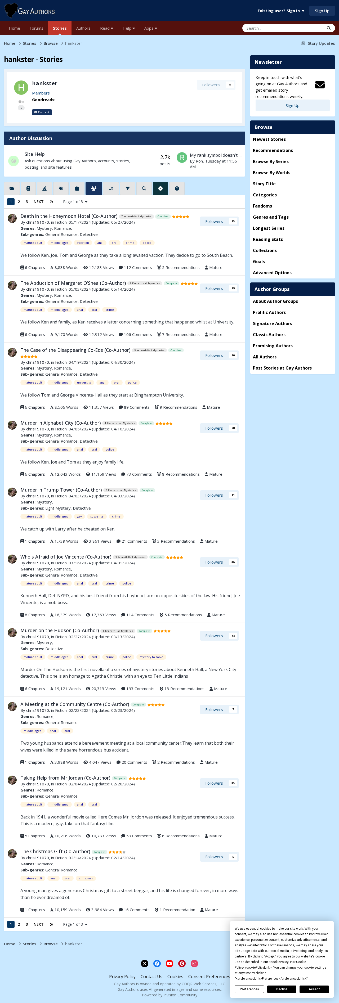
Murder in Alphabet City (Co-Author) (61, 423)
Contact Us (151, 976)
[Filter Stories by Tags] (61, 188)
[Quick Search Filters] (144, 188)
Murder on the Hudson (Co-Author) (60, 630)
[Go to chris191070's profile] (12, 218)
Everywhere (306, 28)
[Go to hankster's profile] (21, 87)
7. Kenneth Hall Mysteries (136, 216)
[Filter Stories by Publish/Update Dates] (77, 188)
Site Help (35, 154)
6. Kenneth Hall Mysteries (145, 283)
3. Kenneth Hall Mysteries (130, 557)
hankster (44, 83)
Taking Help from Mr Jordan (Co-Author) (66, 778)
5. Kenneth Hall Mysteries (149, 350)
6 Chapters (35, 267)
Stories (60, 28)
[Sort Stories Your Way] (111, 188)
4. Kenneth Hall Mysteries (120, 423)
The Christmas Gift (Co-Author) (56, 851)
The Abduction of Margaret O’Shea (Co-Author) (73, 283)
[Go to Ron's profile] (182, 157)
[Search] (329, 28)
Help (127, 28)
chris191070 (37, 222)
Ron (199, 161)
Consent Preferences (209, 976)
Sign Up (322, 10)
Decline (281, 989)
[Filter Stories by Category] (12, 188)
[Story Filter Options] (127, 188)
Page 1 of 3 (74, 201)
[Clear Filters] (160, 188)
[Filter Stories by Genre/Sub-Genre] (28, 188)
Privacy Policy (122, 976)
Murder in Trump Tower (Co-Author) (61, 490)
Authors (83, 28)
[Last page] (51, 201)
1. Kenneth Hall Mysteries (118, 631)
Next (39, 201)
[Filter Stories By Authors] (94, 188)
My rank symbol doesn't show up (223, 155)
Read (105, 28)
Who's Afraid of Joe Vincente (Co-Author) (66, 557)
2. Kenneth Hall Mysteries (121, 490)
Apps (149, 28)
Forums (36, 28)
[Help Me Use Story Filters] (177, 188)
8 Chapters (35, 614)
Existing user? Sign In (280, 10)
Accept (314, 989)
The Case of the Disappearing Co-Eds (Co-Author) (76, 350)
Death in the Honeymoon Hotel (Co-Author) (69, 216)
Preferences (249, 989)
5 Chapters (35, 835)
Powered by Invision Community (169, 994)
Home (14, 28)
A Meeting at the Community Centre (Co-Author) (75, 704)
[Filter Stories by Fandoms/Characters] (44, 188)
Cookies (175, 976)
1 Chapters (35, 541)
